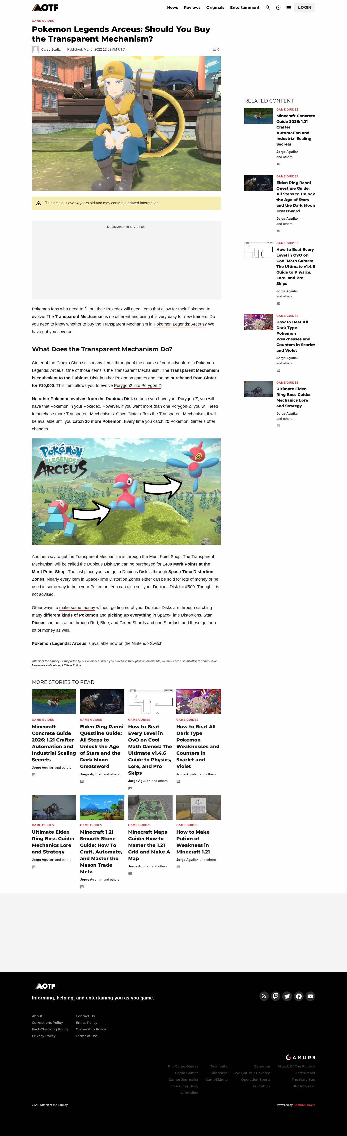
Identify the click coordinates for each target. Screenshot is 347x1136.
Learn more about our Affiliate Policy (56, 665)
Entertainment (244, 7)
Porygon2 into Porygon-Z (137, 385)
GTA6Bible (189, 1093)
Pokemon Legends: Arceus (179, 324)
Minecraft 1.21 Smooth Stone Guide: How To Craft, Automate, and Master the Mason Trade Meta (101, 852)
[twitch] (275, 996)
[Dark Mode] (278, 7)
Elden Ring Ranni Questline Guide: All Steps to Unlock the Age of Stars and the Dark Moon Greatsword (101, 746)
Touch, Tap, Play (184, 1086)
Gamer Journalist (183, 1079)
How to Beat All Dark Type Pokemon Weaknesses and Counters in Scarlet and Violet (198, 746)
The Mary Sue (303, 1079)
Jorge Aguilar (42, 767)
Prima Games (186, 1073)
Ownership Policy (91, 1029)
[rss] (264, 996)
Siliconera (219, 1073)
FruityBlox (262, 1086)
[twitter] (287, 996)
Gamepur (262, 1066)
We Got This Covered (253, 1073)
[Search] (268, 7)
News (172, 7)
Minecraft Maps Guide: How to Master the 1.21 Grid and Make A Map (149, 845)
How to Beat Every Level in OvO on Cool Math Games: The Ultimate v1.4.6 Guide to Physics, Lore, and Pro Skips (295, 266)
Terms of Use (87, 1036)
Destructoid (305, 1073)
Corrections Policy (47, 1022)
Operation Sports (256, 1079)
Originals (215, 7)
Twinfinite (219, 1066)
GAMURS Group (304, 1105)
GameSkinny (216, 1079)
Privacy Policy (43, 1036)
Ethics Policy (86, 1022)
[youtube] (310, 996)
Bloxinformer (303, 1086)
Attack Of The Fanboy (296, 1066)
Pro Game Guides (183, 1066)
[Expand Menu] (288, 7)
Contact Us (85, 1016)
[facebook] (299, 996)
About (37, 1016)
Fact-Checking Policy (50, 1029)
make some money (77, 607)
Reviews (192, 7)
